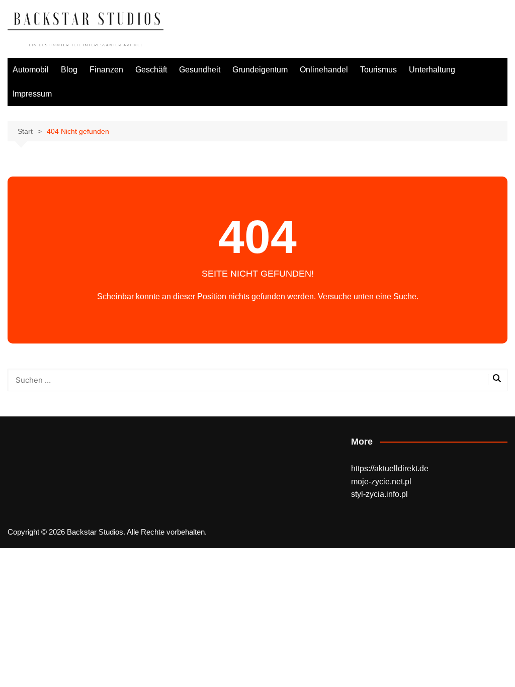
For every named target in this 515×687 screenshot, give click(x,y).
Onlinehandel (324, 69)
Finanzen (106, 69)
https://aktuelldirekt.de (389, 468)
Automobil (31, 69)
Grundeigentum (260, 69)
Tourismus (378, 69)
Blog (69, 69)
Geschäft (151, 69)
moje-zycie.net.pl (381, 481)
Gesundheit (199, 69)
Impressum (32, 94)
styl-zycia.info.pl (379, 494)
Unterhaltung (432, 69)
